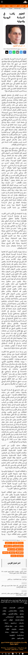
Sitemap (7, 649)
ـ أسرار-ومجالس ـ (10, 617)
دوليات (8, 6)
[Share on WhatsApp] (13, 52)
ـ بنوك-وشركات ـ (8, 626)
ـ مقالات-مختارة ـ (20, 617)
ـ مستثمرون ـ (13, 623)
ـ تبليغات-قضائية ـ (19, 620)
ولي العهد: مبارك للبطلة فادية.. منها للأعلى (17, 579)
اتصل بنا (10, 8)
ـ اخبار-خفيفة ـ (14, 632)
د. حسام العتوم (19, 45)
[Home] (26, 6)
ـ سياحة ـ (7, 632)
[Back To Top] (25, 654)
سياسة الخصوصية (12, 648)
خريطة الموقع (15, 649)
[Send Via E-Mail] (17, 52)
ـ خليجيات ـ (21, 629)
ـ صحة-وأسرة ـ (20, 635)
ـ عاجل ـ (13, 638)
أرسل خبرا (3, 8)
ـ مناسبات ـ (21, 623)
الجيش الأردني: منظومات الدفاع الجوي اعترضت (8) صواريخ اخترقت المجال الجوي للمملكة (14, 572)
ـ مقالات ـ (4, 614)
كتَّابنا (24, 8)
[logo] (25, 2)
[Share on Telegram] (10, 52)
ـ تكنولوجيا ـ (12, 635)
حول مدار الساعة (17, 8)
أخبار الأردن (21, 6)
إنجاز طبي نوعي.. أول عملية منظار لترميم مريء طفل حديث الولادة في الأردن (14, 586)
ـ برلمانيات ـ (21, 611)
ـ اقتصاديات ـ (12, 608)
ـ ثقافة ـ (7, 629)
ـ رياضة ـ (22, 632)
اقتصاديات (14, 6)
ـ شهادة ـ (6, 623)
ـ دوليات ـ (5, 608)
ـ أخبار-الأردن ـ (20, 608)
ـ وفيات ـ (4, 611)
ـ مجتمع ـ (22, 614)
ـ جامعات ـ (21, 626)
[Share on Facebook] (24, 52)
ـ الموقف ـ (11, 620)
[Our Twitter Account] (16, 654)
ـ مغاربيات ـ (14, 629)
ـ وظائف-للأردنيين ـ (13, 614)
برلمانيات (3, 6)
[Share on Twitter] (21, 52)
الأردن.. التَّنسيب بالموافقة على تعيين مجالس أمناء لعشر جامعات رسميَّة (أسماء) (14, 594)
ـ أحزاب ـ (5, 620)
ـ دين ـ (15, 626)
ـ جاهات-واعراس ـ (12, 611)
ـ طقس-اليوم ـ (20, 638)
